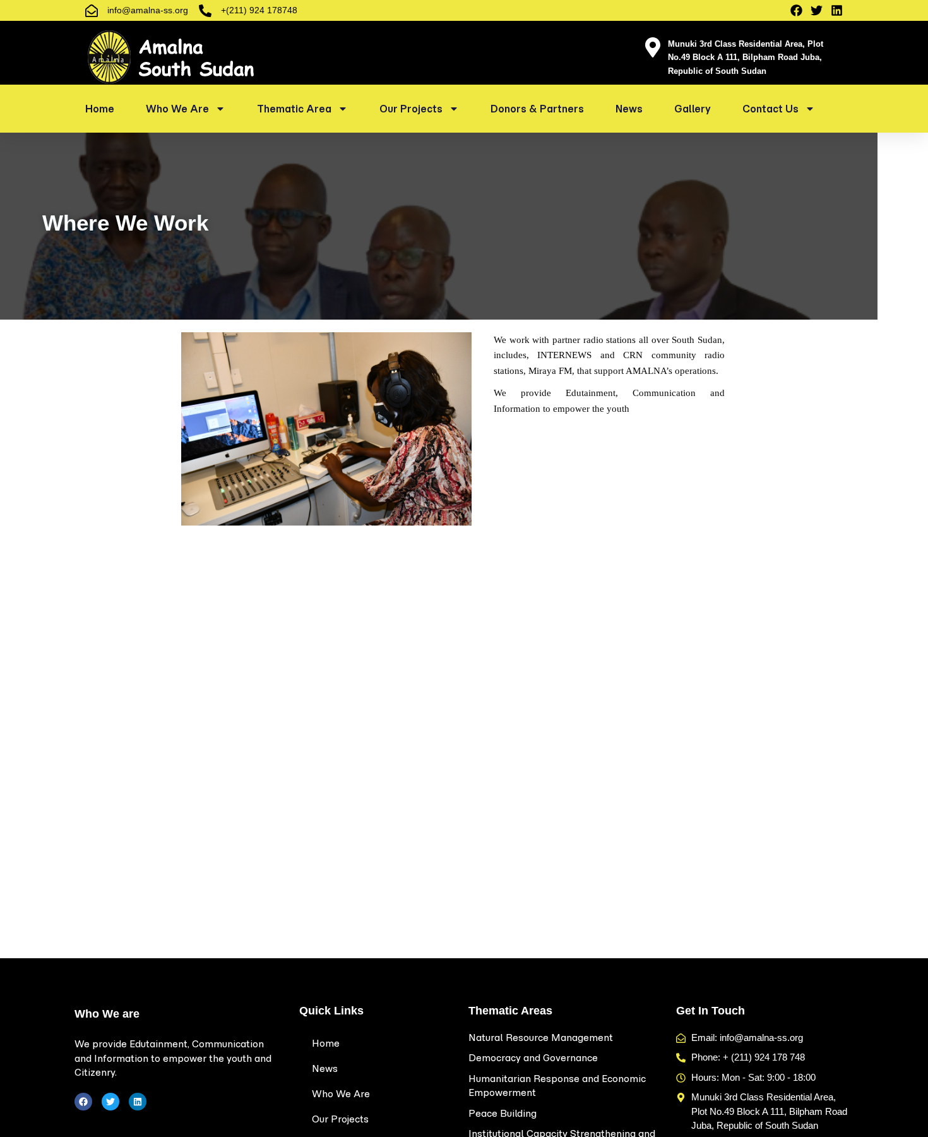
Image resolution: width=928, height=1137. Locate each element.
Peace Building (502, 1113)
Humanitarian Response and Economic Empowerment (557, 1086)
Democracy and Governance (533, 1058)
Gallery (692, 108)
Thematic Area (294, 108)
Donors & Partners (537, 108)
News (629, 108)
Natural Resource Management (540, 1038)
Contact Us (770, 108)
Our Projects (411, 108)
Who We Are (177, 108)
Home (99, 108)
